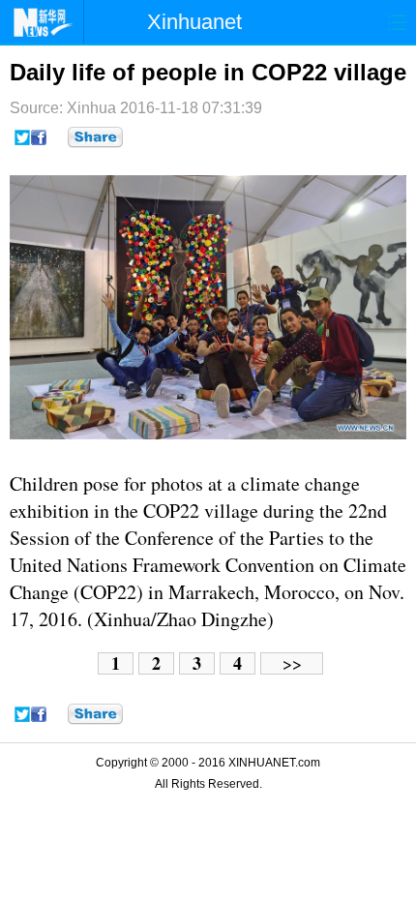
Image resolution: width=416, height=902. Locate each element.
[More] (95, 137)
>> (292, 663)
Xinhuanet (194, 22)
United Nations (69, 565)
